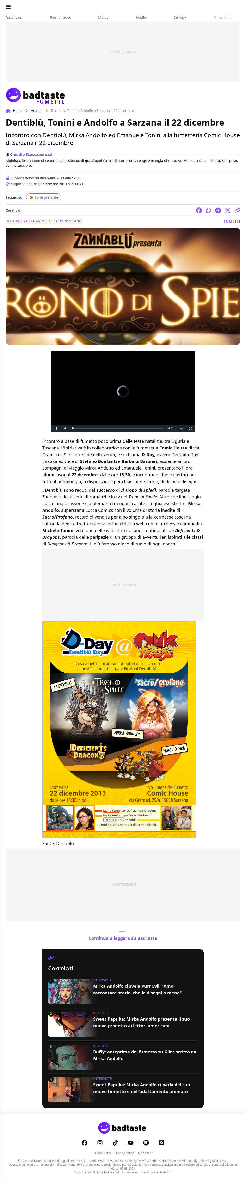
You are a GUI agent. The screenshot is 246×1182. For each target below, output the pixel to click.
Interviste (102, 980)
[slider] (118, 428)
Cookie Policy (125, 1153)
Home (17, 110)
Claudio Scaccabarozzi (31, 154)
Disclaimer (145, 1153)
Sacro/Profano (68, 221)
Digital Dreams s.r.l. (73, 1161)
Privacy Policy (102, 1153)
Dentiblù (14, 221)
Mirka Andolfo (38, 221)
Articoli (36, 110)
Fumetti (232, 221)
